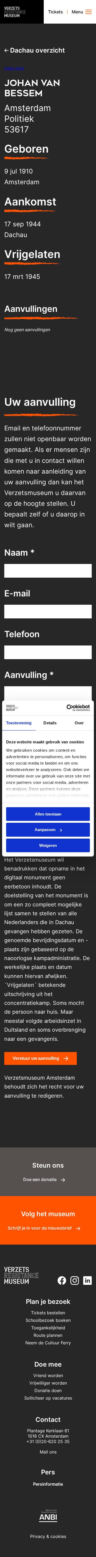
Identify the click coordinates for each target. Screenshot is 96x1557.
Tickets (55, 11)
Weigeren (48, 845)
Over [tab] (79, 722)
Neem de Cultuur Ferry (48, 1342)
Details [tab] (50, 722)
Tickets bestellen (48, 1312)
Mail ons (48, 1452)
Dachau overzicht (37, 50)
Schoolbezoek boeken (48, 1320)
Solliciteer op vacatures (48, 1398)
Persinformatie (48, 1484)
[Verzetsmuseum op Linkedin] (86, 1280)
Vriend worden (48, 1375)
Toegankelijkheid (48, 1327)
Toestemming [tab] (18, 722)
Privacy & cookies (48, 1536)
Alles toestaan (48, 813)
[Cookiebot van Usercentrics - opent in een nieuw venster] (68, 707)
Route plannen (48, 1335)
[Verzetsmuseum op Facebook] (60, 1280)
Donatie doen (48, 1390)
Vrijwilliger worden (48, 1383)
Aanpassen (45, 829)
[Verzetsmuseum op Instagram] (73, 1280)
